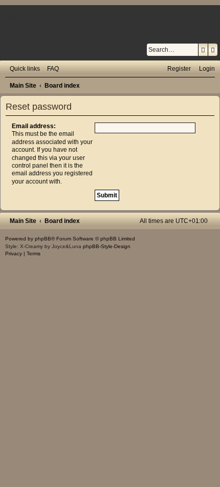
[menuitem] (50, 68)
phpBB (43, 238)
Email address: (34, 126)
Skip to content (29, 17)
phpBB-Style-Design (106, 246)
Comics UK (110, 35)
